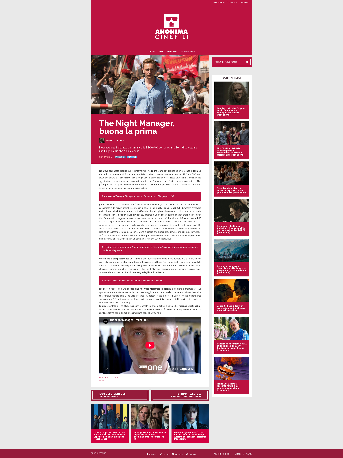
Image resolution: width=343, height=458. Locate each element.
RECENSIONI (103, 377)
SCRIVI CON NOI (219, 2)
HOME (152, 51)
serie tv (102, 380)
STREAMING (172, 51)
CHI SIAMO (245, 2)
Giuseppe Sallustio (116, 140)
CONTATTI (233, 2)
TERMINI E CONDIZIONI (222, 454)
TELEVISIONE (114, 377)
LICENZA (238, 454)
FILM (161, 51)
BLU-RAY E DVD (188, 51)
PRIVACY (249, 454)
